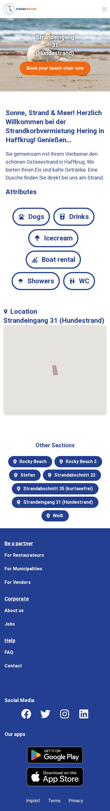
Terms (54, 800)
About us (14, 610)
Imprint (33, 800)
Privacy (76, 800)
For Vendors (18, 582)
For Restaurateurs (24, 555)
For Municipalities (23, 568)
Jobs (10, 624)
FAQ (9, 652)
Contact (13, 665)
